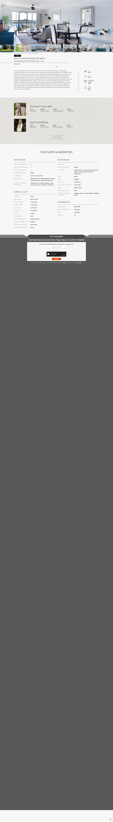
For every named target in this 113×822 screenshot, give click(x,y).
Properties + (43, 4)
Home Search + (53, 4)
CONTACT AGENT (56, 137)
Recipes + (71, 4)
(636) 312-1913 (44, 127)
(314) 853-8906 (44, 111)
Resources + (79, 4)
